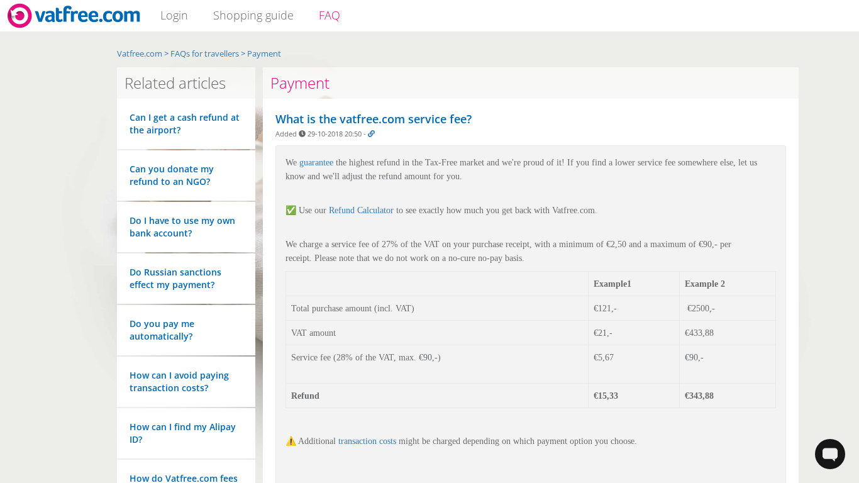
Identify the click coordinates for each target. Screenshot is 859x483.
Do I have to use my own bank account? (182, 226)
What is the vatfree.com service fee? (373, 118)
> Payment (261, 53)
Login (174, 15)
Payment (300, 82)
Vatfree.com (139, 53)
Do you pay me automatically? (162, 330)
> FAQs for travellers (201, 53)
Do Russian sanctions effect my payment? (175, 278)
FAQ (329, 15)
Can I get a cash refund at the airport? (185, 123)
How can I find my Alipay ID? (183, 433)
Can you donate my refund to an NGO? (172, 175)
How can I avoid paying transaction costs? (179, 381)
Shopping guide (253, 15)
